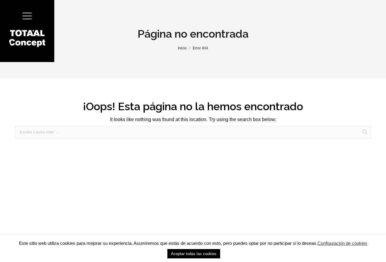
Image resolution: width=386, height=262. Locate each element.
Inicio (182, 48)
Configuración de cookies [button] (342, 243)
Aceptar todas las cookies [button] (194, 253)
